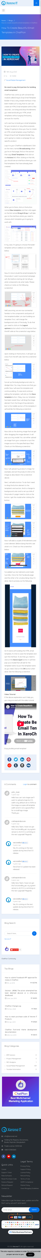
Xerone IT (7, 939)
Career (3, 1169)
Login (25, 784)
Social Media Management (15, 80)
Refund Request (7, 1185)
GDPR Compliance (26, 1182)
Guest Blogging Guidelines (29, 1188)
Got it (30, 1255)
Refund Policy (25, 1176)
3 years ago (15, 795)
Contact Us (5, 1188)
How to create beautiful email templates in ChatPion (19, 23)
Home (3, 20)
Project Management (21, 1059)
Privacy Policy (25, 1166)
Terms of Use (25, 1179)
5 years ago (15, 824)
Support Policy (25, 1169)
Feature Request (7, 1182)
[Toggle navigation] (3, 10)
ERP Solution (21, 1055)
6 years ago (15, 880)
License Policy (25, 1172)
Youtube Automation (21, 1069)
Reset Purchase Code (9, 1179)
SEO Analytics (21, 1062)
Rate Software (6, 1176)
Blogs (11, 20)
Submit (34, 1210)
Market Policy (25, 1185)
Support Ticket (6, 1172)
